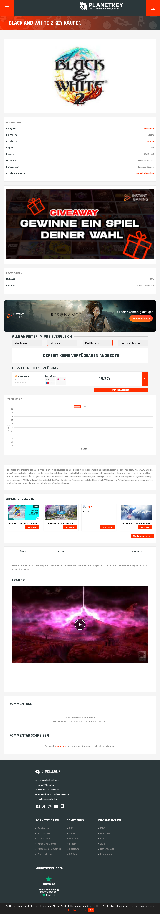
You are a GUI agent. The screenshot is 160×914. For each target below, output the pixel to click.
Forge (86, 511)
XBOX (72, 833)
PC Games (43, 828)
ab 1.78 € (107, 527)
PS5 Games (44, 838)
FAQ (102, 828)
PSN (71, 828)
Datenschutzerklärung (76, 910)
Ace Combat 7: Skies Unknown (135, 523)
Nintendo (74, 838)
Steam (72, 843)
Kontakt (104, 838)
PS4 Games (44, 833)
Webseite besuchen (145, 173)
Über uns (105, 833)
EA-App (150, 141)
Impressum (106, 854)
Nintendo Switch (47, 854)
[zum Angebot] (145, 379)
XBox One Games (47, 843)
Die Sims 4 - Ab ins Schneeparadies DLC (23, 523)
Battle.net (74, 849)
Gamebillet (24, 376)
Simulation (149, 128)
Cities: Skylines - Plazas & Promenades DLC (61, 523)
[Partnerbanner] (80, 224)
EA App (73, 854)
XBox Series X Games (49, 849)
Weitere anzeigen (142, 536)
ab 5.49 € (145, 527)
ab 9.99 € (32, 527)
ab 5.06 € (70, 527)
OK (91, 910)
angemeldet (61, 746)
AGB (102, 843)
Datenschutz (107, 849)
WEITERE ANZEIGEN (121, 389)
